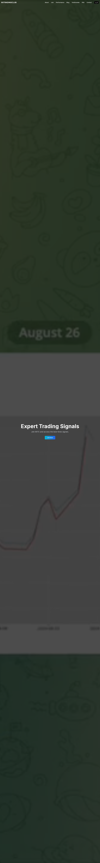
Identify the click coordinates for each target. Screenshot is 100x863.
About (47, 2)
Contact (89, 2)
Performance (60, 2)
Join (52, 2)
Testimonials (76, 2)
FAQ (83, 2)
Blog (68, 2)
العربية (96, 2)
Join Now (50, 437)
